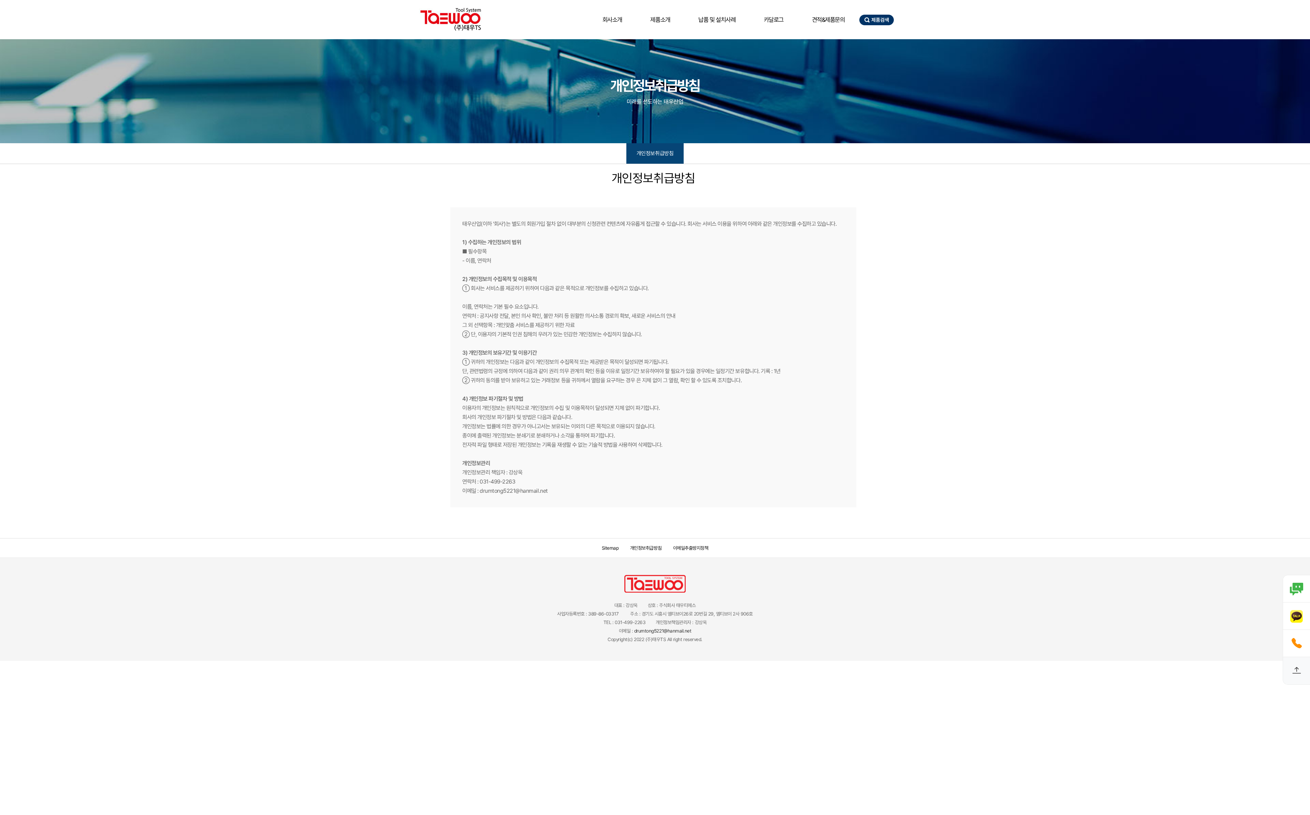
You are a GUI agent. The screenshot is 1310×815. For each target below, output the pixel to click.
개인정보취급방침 (655, 153)
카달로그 (774, 19)
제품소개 (660, 19)
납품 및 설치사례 (717, 19)
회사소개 (612, 19)
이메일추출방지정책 (691, 548)
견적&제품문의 (828, 19)
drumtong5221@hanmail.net (662, 631)
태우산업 (450, 19)
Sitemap (610, 548)
